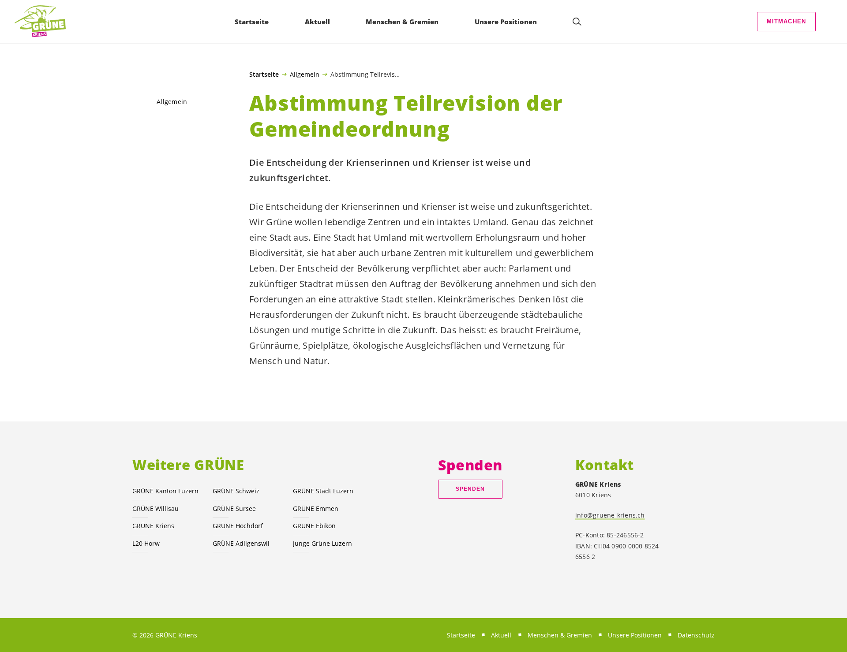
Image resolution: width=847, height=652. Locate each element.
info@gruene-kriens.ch (610, 515)
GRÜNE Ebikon (314, 526)
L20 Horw (146, 543)
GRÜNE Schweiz (236, 491)
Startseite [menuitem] (252, 21)
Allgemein (304, 74)
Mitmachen (786, 21)
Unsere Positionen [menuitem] (506, 21)
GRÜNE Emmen (315, 508)
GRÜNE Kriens (153, 526)
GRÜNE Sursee (234, 508)
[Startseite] (40, 21)
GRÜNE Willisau (155, 508)
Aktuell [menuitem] (317, 21)
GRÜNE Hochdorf (238, 526)
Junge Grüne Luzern (322, 543)
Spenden (470, 489)
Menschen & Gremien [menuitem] (402, 21)
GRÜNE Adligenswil (241, 543)
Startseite (264, 74)
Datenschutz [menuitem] (696, 635)
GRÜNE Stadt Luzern (323, 491)
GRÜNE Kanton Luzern (165, 491)
